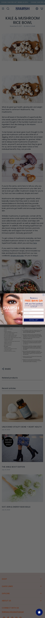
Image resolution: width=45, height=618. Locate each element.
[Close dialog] (43, 295)
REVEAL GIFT (33, 320)
